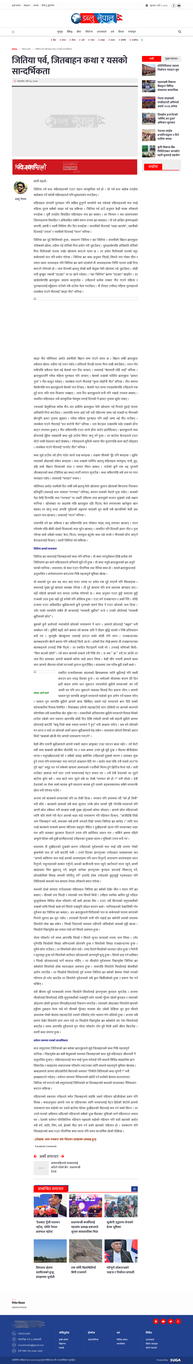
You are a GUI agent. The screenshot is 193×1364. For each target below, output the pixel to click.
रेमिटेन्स (89, 32)
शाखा (102, 40)
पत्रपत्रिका (121, 1344)
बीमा (79, 32)
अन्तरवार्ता (101, 32)
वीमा (73, 40)
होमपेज (14, 49)
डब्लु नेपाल (20, 199)
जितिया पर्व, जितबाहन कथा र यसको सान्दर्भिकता (69, 66)
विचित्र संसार (122, 1340)
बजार (113, 40)
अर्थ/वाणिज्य (93, 1340)
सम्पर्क (36, 6)
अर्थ (112, 32)
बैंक (54, 40)
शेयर (64, 40)
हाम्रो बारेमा (16, 6)
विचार (121, 32)
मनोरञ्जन (132, 32)
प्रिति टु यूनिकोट (48, 6)
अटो (82, 40)
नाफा (92, 40)
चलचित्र (135, 40)
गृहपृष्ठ (60, 32)
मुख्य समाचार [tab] (171, 59)
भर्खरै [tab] (151, 59)
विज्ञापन (27, 6)
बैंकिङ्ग (69, 32)
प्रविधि (123, 40)
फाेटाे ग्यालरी (151, 1348)
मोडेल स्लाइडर (152, 1344)
